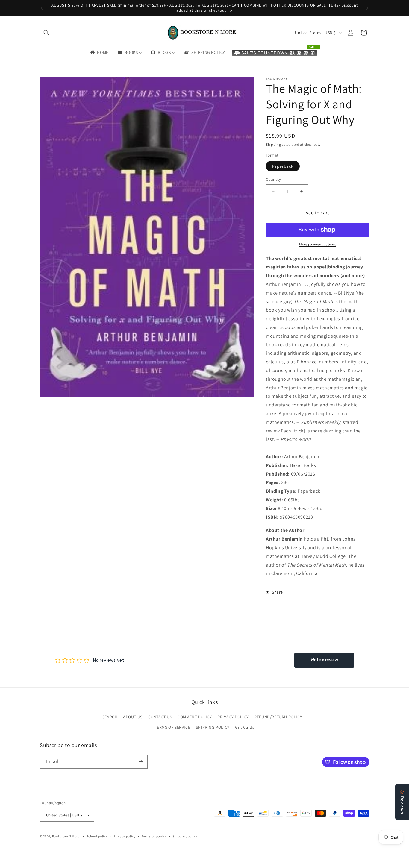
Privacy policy (124, 836)
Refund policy (96, 836)
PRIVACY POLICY (233, 717)
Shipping (273, 144)
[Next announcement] (367, 8)
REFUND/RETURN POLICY (278, 717)
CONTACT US (160, 717)
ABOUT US (133, 717)
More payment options (317, 244)
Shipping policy (184, 836)
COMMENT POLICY (195, 717)
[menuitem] (99, 52)
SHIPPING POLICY (213, 727)
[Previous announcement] (42, 8)
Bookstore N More (66, 836)
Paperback (282, 166)
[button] (46, 32)
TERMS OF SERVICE (172, 727)
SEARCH (110, 717)
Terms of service (154, 836)
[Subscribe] (140, 762)
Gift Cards (244, 727)
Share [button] (277, 592)
